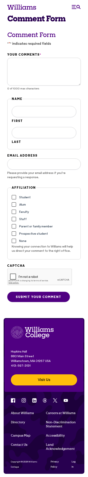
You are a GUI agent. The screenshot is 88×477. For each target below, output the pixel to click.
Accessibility (55, 435)
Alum (22, 204)
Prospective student (33, 233)
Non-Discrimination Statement (61, 424)
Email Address (22, 155)
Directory (18, 422)
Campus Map (20, 435)
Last (16, 142)
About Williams (22, 413)
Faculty (24, 212)
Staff (23, 219)
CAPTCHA (16, 266)
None (22, 241)
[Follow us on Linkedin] (34, 400)
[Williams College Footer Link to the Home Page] (32, 333)
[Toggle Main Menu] (76, 7)
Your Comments (24, 54)
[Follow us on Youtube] (66, 400)
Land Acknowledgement (60, 446)
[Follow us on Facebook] (13, 400)
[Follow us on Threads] (45, 400)
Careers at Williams (60, 413)
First (17, 121)
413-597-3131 (21, 365)
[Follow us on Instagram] (24, 400)
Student (25, 197)
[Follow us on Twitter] (55, 400)
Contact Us (19, 445)
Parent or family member (36, 226)
